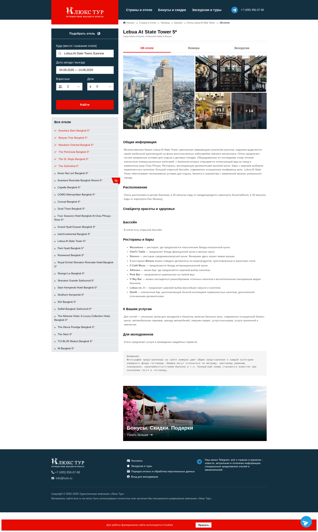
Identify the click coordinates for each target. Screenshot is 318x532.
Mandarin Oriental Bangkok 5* (75, 144)
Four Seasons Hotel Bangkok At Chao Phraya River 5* (82, 217)
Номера (193, 48)
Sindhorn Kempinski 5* (70, 294)
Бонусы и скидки (172, 10)
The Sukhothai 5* (68, 166)
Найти (85, 104)
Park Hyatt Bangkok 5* (70, 248)
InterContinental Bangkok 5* (73, 234)
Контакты (136, 460)
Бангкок (178, 23)
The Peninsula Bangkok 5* (73, 151)
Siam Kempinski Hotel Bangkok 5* (77, 287)
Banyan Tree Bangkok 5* (72, 137)
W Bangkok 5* (65, 348)
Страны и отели (139, 10)
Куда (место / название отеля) (76, 45)
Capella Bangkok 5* (68, 187)
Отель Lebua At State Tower (201, 23)
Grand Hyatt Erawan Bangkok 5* (76, 226)
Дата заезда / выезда (70, 62)
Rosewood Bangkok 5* (70, 255)
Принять (203, 525)
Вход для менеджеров (144, 476)
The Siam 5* (64, 334)
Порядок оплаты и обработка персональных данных (163, 471)
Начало (130, 23)
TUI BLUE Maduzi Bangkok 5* (74, 341)
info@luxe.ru (64, 478)
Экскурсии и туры (206, 10)
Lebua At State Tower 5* (71, 241)
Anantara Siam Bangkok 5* (74, 130)
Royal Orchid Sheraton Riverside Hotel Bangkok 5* (83, 264)
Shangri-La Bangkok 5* (70, 273)
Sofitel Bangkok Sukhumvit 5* (74, 308)
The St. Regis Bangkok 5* (73, 159)
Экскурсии (241, 48)
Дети (90, 79)
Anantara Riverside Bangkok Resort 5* (79, 180)
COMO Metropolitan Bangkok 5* (76, 194)
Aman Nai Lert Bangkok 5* (72, 173)
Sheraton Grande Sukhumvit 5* (75, 280)
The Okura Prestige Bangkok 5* (75, 327)
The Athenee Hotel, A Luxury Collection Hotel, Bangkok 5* (82, 318)
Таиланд (165, 23)
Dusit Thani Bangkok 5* (71, 208)
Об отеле (147, 48)
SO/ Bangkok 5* (66, 301)
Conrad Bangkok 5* (68, 201)
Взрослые (63, 79)
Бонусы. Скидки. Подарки (160, 428)
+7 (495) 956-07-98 (67, 472)
